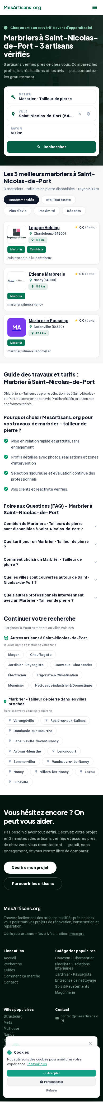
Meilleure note (58, 200)
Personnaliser (53, 1081)
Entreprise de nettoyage (75, 980)
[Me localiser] (88, 114)
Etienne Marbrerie (47, 274)
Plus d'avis (17, 211)
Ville (23, 111)
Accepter (53, 1073)
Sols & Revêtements (72, 986)
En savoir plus (37, 1064)
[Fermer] (90, 1043)
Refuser (51, 1090)
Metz (8, 1022)
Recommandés (21, 200)
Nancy (9, 1034)
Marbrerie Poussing (48, 320)
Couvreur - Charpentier (74, 958)
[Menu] (94, 7)
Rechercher (55, 147)
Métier (25, 94)
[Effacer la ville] (80, 114)
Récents (74, 211)
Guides (9, 970)
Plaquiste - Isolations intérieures (72, 966)
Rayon (16, 128)
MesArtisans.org (22, 7)
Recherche (13, 964)
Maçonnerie (65, 992)
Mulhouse (11, 1028)
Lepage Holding (44, 227)
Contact (11, 982)
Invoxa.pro (77, 934)
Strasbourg (13, 1016)
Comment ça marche (22, 976)
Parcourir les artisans (33, 883)
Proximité (47, 211)
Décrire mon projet (30, 867)
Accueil (10, 958)
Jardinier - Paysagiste (73, 974)
